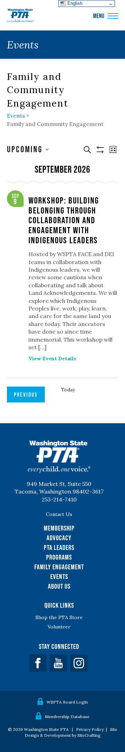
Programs (59, 557)
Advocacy (59, 538)
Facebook (38, 663)
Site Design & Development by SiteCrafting (71, 732)
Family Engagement (59, 567)
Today (68, 390)
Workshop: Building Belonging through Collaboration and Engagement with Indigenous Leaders (63, 220)
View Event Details (52, 358)
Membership (59, 528)
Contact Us (59, 514)
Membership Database (67, 716)
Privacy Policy (90, 729)
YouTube (58, 663)
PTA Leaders (59, 547)
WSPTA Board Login (67, 702)
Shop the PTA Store (59, 617)
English (74, 3)
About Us (59, 586)
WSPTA (20, 16)
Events (16, 115)
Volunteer (59, 627)
